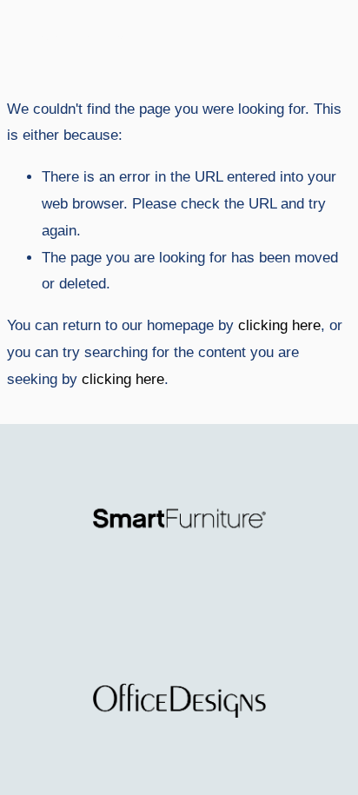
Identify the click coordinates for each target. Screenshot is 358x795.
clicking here (279, 325)
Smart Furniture (75, 38)
